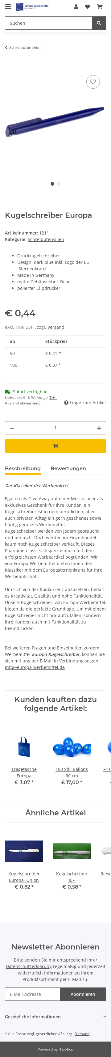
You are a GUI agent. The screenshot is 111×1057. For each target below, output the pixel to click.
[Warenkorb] (100, 7)
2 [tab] (58, 184)
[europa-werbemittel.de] (32, 7)
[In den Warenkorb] (10, 66)
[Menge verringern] (12, 427)
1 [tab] (52, 184)
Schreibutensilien (46, 239)
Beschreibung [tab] (23, 468)
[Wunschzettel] (87, 7)
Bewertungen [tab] (68, 468)
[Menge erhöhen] (99, 427)
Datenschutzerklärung (29, 966)
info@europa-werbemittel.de (35, 667)
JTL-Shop (66, 1049)
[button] (76, 7)
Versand (55, 327)
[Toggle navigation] (8, 4)
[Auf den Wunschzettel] (93, 82)
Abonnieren (83, 994)
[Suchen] (99, 23)
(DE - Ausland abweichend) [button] (31, 400)
